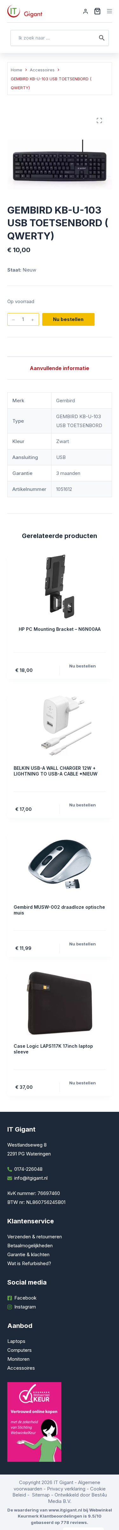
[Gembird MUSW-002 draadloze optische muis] (59, 864)
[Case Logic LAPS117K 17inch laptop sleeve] (59, 1003)
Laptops (16, 1341)
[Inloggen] (85, 11)
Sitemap (41, 1495)
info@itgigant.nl (31, 1178)
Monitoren (18, 1359)
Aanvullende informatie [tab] (59, 368)
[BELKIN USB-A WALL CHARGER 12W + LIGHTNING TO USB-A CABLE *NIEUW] (59, 725)
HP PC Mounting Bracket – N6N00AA (60, 629)
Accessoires (21, 1368)
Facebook (25, 1298)
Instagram (25, 1307)
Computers (19, 1350)
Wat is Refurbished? (29, 1263)
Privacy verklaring (66, 1489)
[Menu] (109, 11)
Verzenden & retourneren (34, 1237)
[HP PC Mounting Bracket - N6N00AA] (59, 586)
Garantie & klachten (28, 1254)
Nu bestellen (68, 319)
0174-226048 (28, 1169)
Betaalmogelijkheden (30, 1245)
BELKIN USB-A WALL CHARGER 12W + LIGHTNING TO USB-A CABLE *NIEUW (55, 770)
